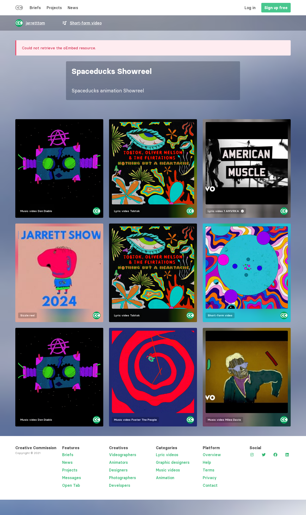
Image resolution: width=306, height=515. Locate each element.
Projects (54, 7)
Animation (165, 477)
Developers (119, 485)
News (73, 7)
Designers (118, 470)
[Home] (19, 8)
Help (207, 462)
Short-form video (86, 23)
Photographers (122, 477)
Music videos (168, 470)
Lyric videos (167, 454)
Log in (250, 7)
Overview (212, 454)
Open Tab (71, 485)
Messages (71, 477)
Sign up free (276, 7)
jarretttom (35, 23)
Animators (118, 462)
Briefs (35, 7)
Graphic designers (173, 462)
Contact (210, 485)
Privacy (210, 477)
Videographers (122, 454)
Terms (208, 470)
